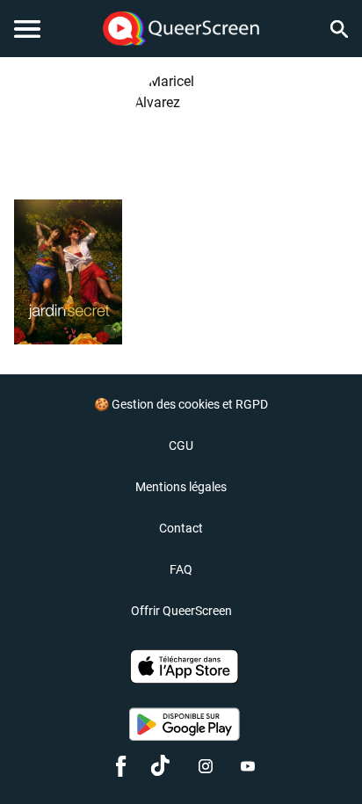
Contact (181, 528)
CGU (181, 445)
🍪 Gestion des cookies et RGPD (181, 404)
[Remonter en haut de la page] (323, 758)
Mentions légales (181, 487)
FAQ (181, 569)
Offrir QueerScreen (181, 611)
